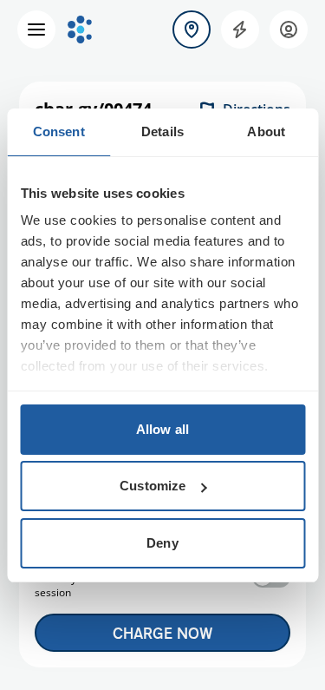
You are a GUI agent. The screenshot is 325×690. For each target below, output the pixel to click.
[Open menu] (36, 29)
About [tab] (266, 131)
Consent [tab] (59, 131)
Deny (162, 543)
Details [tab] (162, 131)
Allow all (162, 429)
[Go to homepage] (80, 29)
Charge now (162, 632)
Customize (152, 485)
